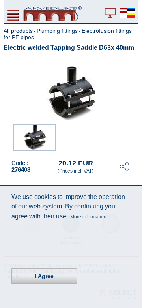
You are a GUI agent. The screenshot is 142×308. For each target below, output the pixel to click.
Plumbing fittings (57, 31)
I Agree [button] (44, 276)
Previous (9, 137)
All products (18, 31)
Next (133, 137)
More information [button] (88, 217)
